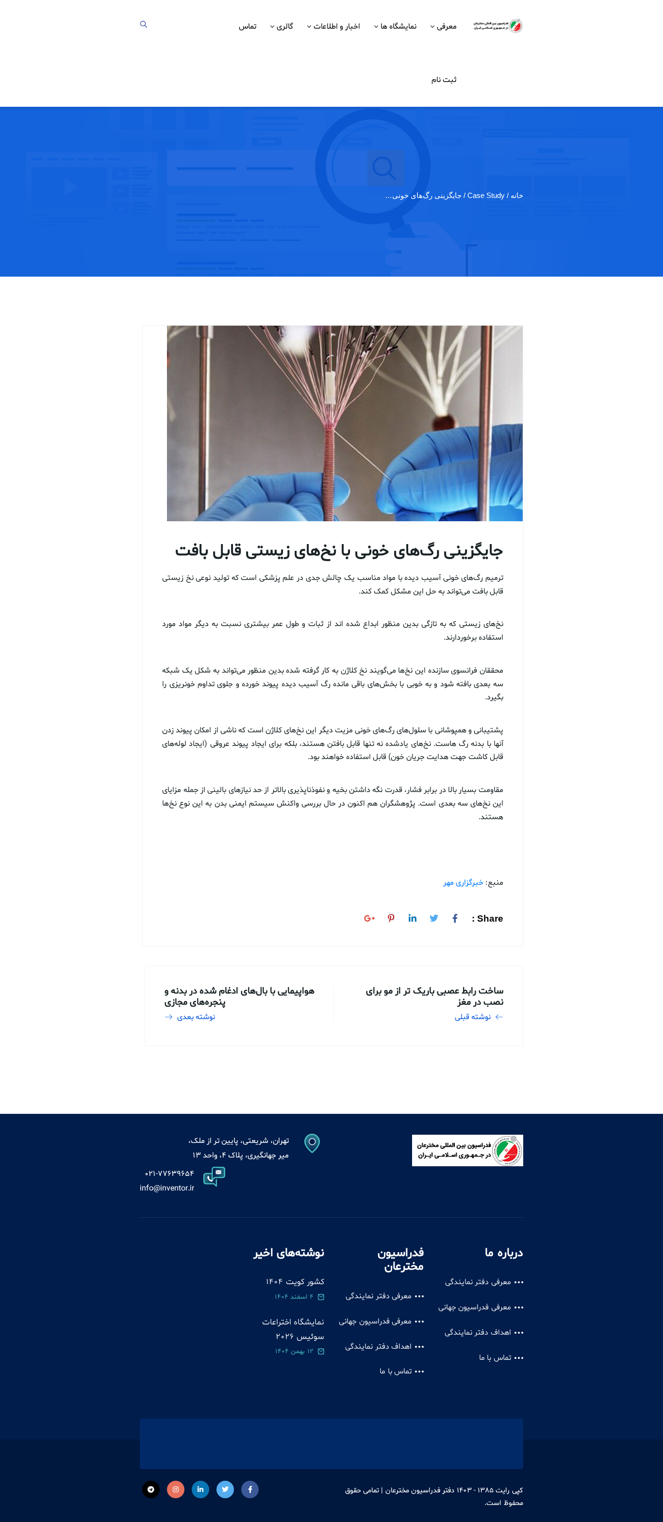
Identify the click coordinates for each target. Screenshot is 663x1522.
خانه (517, 195)
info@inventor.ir (167, 1188)
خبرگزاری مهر (463, 882)
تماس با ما (495, 1358)
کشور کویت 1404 (295, 1282)
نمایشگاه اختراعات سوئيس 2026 (293, 1329)
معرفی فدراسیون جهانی (474, 1307)
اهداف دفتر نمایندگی (478, 1332)
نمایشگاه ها (398, 26)
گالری (285, 26)
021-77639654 (169, 1174)
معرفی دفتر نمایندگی (478, 1282)
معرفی (447, 26)
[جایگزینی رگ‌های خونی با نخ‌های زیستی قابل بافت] (455, 917)
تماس (247, 26)
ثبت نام (444, 80)
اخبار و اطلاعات (337, 26)
